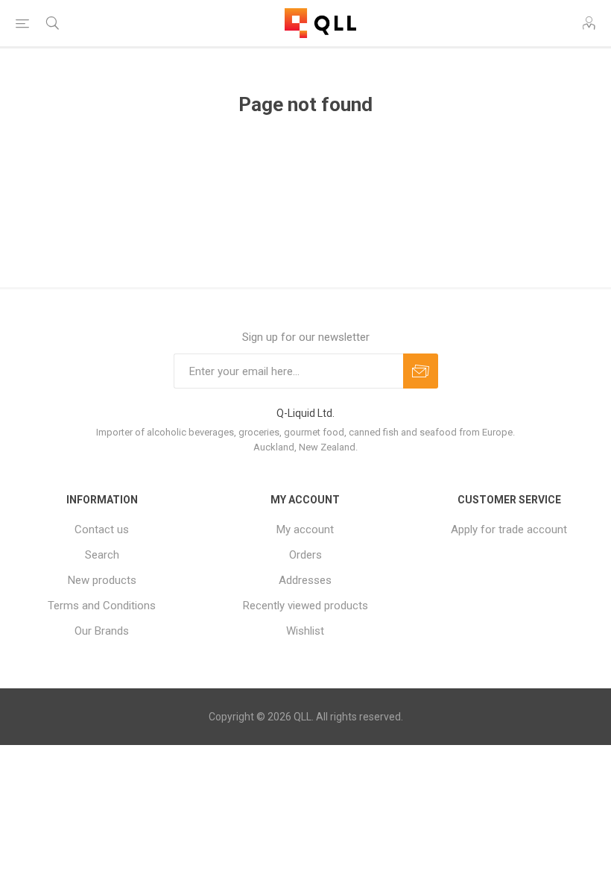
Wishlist (305, 631)
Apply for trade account (509, 529)
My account (305, 529)
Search (102, 555)
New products (102, 580)
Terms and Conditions (102, 605)
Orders (305, 555)
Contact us (102, 529)
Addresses (305, 580)
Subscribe (420, 371)
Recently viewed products (305, 605)
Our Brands (102, 631)
